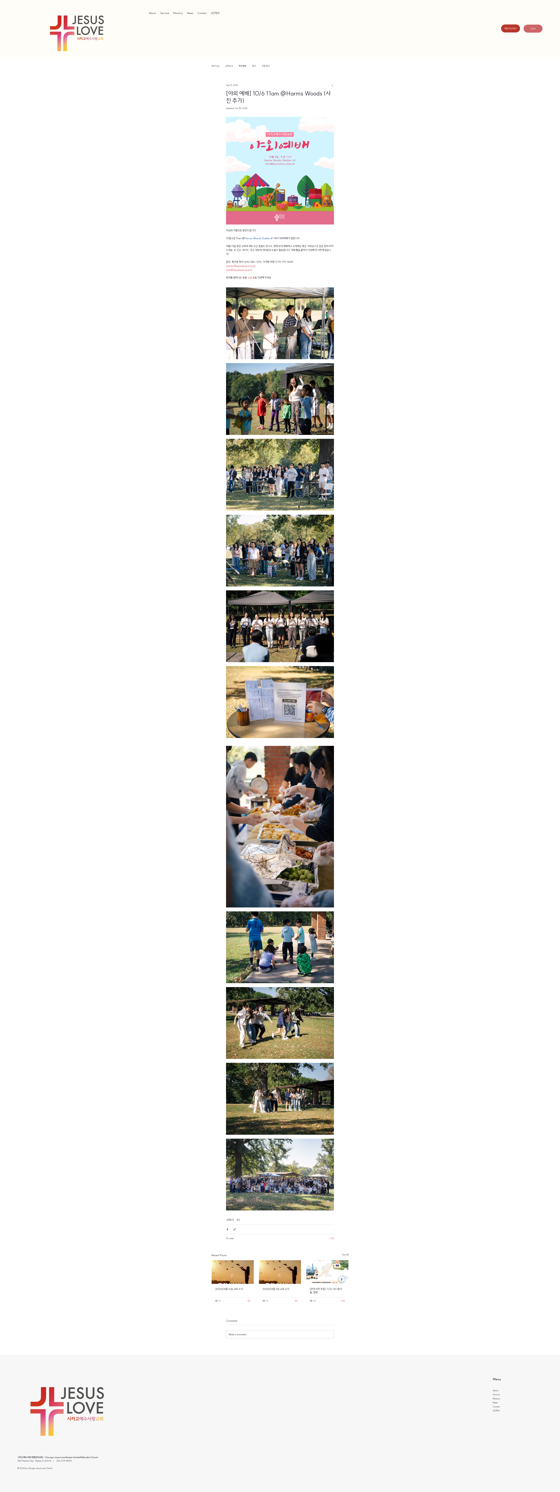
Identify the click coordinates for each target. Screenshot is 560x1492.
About (495, 1390)
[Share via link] (234, 1229)
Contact (496, 1406)
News (495, 1402)
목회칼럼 (242, 65)
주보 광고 (266, 65)
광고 (254, 65)
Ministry (496, 1398)
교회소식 (229, 65)
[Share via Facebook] (227, 1229)
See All (345, 1254)
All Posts (215, 65)
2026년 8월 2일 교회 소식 (275, 1289)
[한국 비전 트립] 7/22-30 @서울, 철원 (326, 1290)
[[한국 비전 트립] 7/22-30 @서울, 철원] (327, 1272)
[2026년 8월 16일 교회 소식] (233, 1272)
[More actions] (332, 85)
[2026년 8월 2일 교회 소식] (280, 1272)
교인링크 (496, 1410)
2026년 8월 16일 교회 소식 (229, 1289)
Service (496, 1394)
